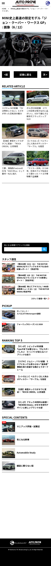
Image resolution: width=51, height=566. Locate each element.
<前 (6, 74)
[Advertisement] (25, 212)
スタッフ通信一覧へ (39, 298)
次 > (45, 74)
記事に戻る (25, 74)
